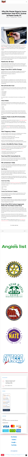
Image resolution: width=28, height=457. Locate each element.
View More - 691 (6, 410)
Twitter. (14, 439)
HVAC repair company (23, 120)
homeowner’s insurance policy (15, 182)
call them (8, 126)
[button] (26, 1)
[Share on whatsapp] (14, 225)
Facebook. (14, 437)
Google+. (14, 442)
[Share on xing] (16, 225)
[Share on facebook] (10, 225)
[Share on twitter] (11, 225)
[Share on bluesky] (15, 225)
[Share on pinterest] (13, 225)
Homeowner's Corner (14, 17)
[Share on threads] (12, 225)
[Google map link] (3, 381)
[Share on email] (17, 225)
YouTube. (14, 445)
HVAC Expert (20, 17)
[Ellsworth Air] (3, 2)
